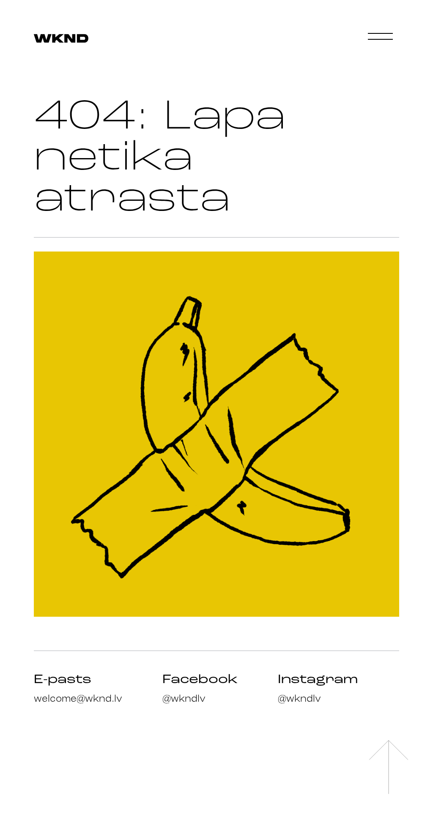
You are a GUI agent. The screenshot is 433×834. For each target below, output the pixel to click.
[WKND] (61, 39)
